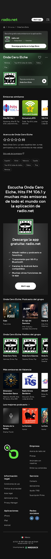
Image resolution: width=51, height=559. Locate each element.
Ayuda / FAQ (34, 491)
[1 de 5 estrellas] (5, 140)
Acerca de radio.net (37, 451)
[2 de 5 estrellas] (8, 140)
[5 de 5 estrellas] (19, 140)
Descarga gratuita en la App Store (25, 46)
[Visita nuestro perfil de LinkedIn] (32, 518)
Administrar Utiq (11, 498)
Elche (16, 161)
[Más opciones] (46, 57)
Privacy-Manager (11, 503)
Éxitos (38, 63)
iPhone (7, 516)
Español (7, 161)
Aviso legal (8, 493)
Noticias (7, 63)
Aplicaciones (35, 486)
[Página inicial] (4, 27)
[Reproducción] (44, 81)
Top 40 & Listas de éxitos (23, 63)
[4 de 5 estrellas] (16, 140)
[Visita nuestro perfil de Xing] (37, 518)
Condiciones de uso (12, 484)
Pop (5, 67)
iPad (6, 520)
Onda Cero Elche (26, 82)
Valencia (26, 161)
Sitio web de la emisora (12, 154)
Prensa (32, 456)
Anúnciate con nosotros (35, 462)
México (27, 537)
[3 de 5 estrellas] (12, 140)
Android (7, 525)
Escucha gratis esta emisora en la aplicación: (23, 34)
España (35, 161)
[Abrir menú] (47, 19)
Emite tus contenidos (38, 468)
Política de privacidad (12, 489)
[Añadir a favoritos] (40, 57)
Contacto (33, 481)
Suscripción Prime (37, 495)
